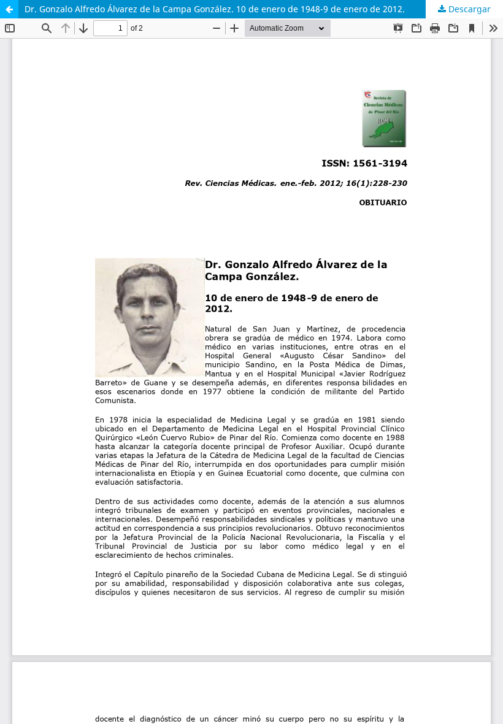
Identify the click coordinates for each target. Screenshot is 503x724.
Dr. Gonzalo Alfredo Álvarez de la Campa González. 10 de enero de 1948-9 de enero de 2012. (215, 9)
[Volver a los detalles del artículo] (9, 9)
